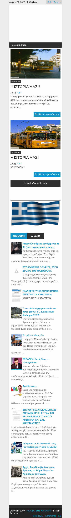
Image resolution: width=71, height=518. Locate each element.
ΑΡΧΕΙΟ (35, 236)
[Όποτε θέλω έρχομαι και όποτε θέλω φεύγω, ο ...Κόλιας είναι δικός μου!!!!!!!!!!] (16, 318)
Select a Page (19, 45)
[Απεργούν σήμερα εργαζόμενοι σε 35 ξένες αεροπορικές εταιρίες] (16, 253)
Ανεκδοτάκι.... (30, 386)
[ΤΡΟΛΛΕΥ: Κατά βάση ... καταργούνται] (16, 369)
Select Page (53, 2)
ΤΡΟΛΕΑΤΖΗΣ (15, 82)
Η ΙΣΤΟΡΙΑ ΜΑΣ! (25, 157)
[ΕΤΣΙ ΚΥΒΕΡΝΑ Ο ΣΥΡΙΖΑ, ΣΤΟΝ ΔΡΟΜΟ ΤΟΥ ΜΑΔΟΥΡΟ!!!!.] (16, 275)
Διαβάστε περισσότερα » (47, 114)
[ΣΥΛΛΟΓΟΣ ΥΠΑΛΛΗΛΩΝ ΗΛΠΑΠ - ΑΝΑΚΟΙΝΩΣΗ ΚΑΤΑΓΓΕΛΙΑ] (16, 301)
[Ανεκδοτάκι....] (16, 396)
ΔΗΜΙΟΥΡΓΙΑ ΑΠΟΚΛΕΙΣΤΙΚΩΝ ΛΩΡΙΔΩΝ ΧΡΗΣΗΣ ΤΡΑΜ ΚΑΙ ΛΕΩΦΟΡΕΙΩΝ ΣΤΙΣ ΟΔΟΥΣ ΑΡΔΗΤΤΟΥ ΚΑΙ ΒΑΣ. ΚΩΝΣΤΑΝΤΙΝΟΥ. (39, 417)
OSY (19, 92)
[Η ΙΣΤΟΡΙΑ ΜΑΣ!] (35, 134)
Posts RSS (37, 516)
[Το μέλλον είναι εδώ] (16, 345)
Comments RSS (53, 516)
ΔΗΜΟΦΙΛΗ (19, 236)
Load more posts (35, 183)
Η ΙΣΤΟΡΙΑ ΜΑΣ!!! (26, 86)
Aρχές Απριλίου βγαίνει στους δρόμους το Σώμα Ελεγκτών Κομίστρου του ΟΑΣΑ (39, 470)
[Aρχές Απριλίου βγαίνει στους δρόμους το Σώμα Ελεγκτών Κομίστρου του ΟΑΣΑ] (16, 477)
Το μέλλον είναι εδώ (33, 335)
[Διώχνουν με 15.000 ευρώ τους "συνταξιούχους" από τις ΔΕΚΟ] (16, 453)
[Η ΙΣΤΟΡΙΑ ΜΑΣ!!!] (35, 64)
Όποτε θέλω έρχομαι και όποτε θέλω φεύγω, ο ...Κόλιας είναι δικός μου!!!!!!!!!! (39, 311)
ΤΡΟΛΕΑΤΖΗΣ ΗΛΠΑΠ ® (38, 510)
